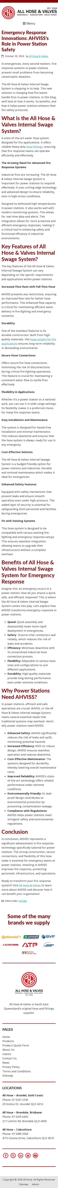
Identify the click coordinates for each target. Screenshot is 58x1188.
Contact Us (9, 1058)
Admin (35, 1184)
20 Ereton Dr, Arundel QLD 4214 (22, 1104)
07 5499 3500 (20, 1134)
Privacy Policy (11, 1067)
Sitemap (7, 1075)
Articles (23, 901)
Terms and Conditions (16, 1071)
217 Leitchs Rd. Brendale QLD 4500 (24, 1121)
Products (8, 1041)
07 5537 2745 (20, 1099)
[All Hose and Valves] (29, 19)
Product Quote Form (15, 1045)
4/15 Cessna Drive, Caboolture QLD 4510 (28, 1138)
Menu (30, 23)
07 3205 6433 (20, 1116)
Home (6, 1037)
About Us (8, 1049)
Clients (6, 1054)
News (5, 1062)
